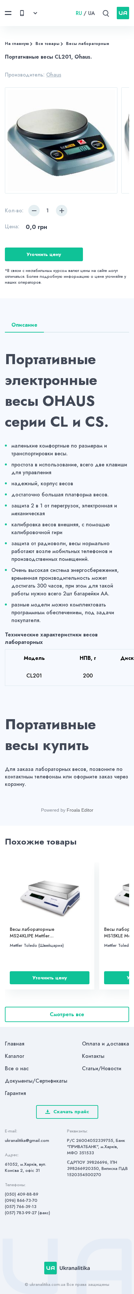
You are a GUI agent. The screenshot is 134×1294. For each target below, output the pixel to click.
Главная (14, 1043)
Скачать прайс (71, 1111)
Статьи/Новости (101, 1068)
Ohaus (53, 74)
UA (91, 13)
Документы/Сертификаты (36, 1081)
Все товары (47, 44)
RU (79, 13)
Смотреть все (67, 1014)
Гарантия (15, 1093)
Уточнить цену (44, 254)
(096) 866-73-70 (21, 1200)
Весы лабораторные (87, 44)
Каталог (14, 1056)
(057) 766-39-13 (20, 1206)
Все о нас (17, 1068)
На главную (17, 44)
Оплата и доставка (105, 1043)
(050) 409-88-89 (21, 1194)
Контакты (93, 1056)
